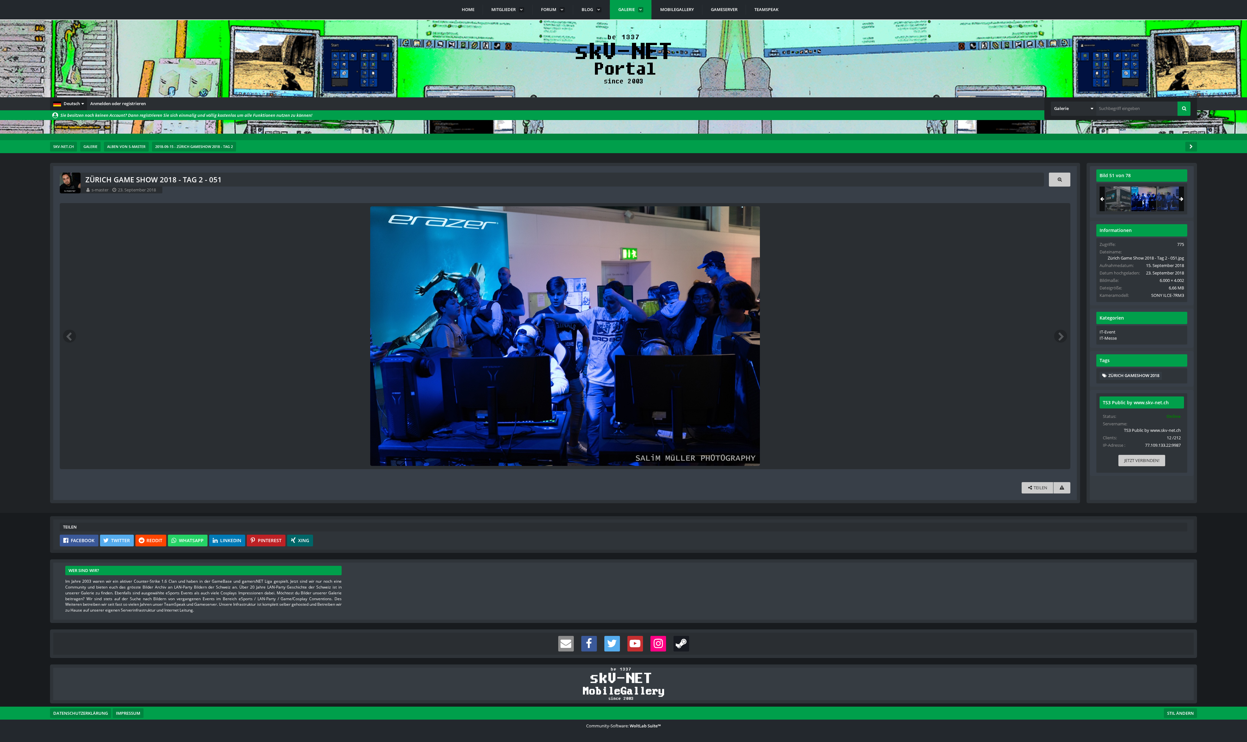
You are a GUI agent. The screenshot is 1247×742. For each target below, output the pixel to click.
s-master (100, 190)
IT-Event (1107, 332)
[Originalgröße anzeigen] (1059, 180)
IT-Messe (1108, 338)
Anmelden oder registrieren (118, 103)
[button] (68, 103)
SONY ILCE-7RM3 (1167, 295)
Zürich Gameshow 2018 (1133, 375)
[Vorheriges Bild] (69, 336)
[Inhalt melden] (1061, 487)
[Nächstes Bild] (1060, 336)
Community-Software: (623, 726)
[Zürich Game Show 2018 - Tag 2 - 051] (1143, 199)
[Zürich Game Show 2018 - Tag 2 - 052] (1169, 199)
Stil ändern (1180, 713)
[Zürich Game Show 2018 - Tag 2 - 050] (1118, 199)
